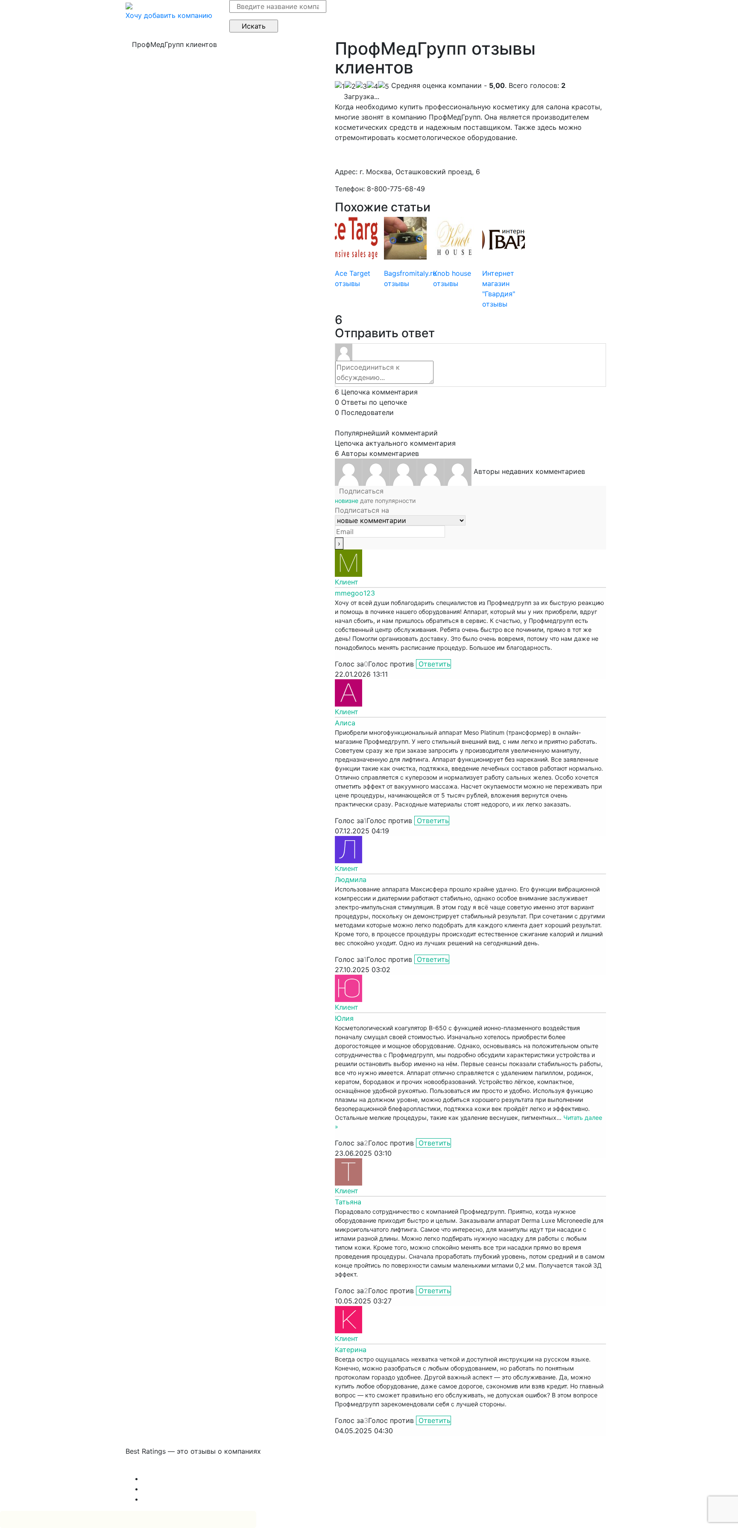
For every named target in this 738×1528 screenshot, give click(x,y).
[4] (372, 86)
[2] (350, 86)
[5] (383, 86)
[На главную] (129, 5)
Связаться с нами (155, 1468)
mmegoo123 (355, 593)
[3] (361, 86)
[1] (340, 86)
